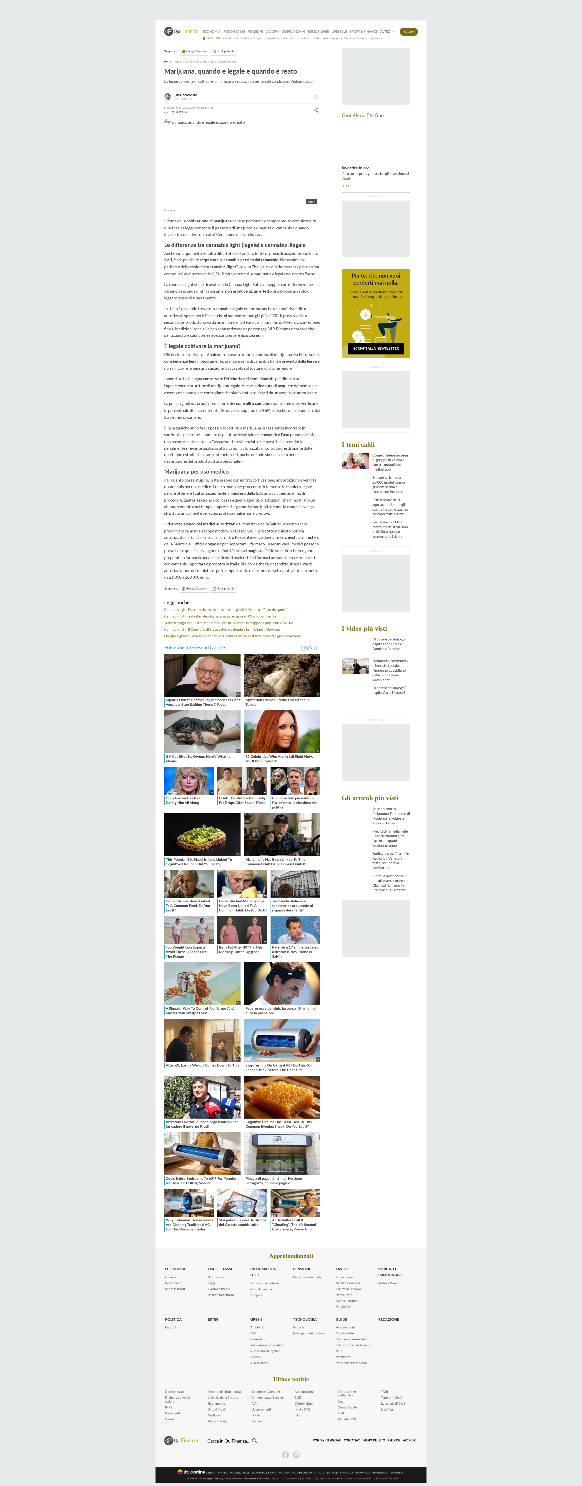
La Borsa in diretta (237, 38)
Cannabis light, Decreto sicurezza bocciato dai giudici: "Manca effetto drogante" (225, 609)
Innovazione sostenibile (266, 1345)
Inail (341, 1413)
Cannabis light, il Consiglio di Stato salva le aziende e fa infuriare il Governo (222, 629)
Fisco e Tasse (234, 31)
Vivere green (259, 1363)
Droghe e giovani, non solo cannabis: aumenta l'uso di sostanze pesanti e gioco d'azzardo (232, 636)
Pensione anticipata (307, 1277)
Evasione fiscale (219, 1289)
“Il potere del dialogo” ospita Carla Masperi (389, 690)
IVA (254, 1403)
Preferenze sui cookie (256, 1478)
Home (167, 61)
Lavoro (272, 31)
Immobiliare (318, 31)
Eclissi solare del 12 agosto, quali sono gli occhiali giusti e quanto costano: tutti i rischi (390, 506)
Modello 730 (347, 1419)
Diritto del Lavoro (348, 1289)
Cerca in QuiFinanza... (228, 1440)
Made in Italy (217, 1421)
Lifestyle (339, 31)
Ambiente (257, 1327)
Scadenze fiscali (290, 38)
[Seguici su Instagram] (296, 1454)
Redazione (388, 1319)
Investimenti (174, 1283)
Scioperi (256, 1295)
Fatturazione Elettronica (353, 1345)
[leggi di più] (316, 97)
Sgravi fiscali (217, 1409)
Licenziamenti (261, 1409)
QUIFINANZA (363, 1472)
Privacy (219, 1478)
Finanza (170, 1277)
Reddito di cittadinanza (224, 1391)
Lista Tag (387, 1409)
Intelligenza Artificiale (308, 1333)
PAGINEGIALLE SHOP (264, 1472)
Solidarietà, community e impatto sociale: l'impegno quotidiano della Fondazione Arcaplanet (390, 670)
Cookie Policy (233, 1478)
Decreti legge (174, 1391)
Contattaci (352, 1440)
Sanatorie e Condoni (265, 1391)
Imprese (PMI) (175, 1289)
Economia (212, 31)
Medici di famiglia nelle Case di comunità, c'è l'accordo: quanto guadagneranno (390, 838)
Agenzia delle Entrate (223, 1397)
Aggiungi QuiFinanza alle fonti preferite (357, 38)
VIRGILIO (222, 1472)
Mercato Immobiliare (390, 1272)
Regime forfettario (221, 1295)
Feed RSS (394, 1440)
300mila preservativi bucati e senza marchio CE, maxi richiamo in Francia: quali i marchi (390, 883)
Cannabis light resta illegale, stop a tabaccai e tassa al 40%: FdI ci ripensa (220, 616)
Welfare (214, 1415)
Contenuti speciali (327, 1440)
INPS (168, 1407)
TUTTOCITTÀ (322, 1472)
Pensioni (255, 31)
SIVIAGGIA (346, 1472)
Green (256, 1319)
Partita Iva (343, 1357)
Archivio (409, 1440)
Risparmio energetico (265, 1351)
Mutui (340, 1351)
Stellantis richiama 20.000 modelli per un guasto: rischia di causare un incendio (389, 484)
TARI (384, 1391)
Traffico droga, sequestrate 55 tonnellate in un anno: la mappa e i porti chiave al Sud (228, 622)
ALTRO (385, 31)
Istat (298, 1415)
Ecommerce (216, 1403)
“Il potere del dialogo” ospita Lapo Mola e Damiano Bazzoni (389, 644)
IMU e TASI (302, 1409)
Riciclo (255, 1357)
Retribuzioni (344, 1295)
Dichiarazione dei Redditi (353, 1339)
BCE (298, 1397)
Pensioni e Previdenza (351, 1363)
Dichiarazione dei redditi (177, 1399)
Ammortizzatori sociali (267, 1397)
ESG (253, 1333)
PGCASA (284, 1472)
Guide (341, 1319)
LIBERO (211, 1472)
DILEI (335, 1472)
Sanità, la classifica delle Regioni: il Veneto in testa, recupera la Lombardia (390, 860)
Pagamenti (172, 1413)
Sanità (178, 61)
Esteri (214, 1319)
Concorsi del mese (316, 38)
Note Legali (206, 1478)
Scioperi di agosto (264, 38)
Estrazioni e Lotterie (264, 1283)
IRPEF (255, 1415)
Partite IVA (343, 1306)
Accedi (409, 31)
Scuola (169, 1419)
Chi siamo (191, 1478)
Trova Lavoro (345, 1277)
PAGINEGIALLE (239, 1472)
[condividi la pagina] (315, 110)
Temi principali (391, 1397)
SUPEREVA (397, 1472)
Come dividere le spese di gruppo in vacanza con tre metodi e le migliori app (390, 462)
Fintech (298, 1327)
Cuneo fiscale (347, 1407)
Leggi (211, 1283)
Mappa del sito (374, 1440)
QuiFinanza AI (293, 31)
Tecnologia (305, 1319)
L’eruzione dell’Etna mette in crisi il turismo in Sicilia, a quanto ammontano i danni (390, 529)
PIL (297, 1421)
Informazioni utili (264, 1272)
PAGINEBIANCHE (301, 1472)
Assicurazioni (345, 1327)
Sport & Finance (364, 31)
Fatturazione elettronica (347, 1393)
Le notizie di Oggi (393, 1403)
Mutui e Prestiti (389, 1283)
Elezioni (170, 1327)
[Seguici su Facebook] (285, 1454)
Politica (173, 1319)
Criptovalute (345, 1333)
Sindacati (257, 1421)
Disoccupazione (347, 1301)
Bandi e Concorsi (348, 1283)
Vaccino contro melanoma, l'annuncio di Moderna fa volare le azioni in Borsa (391, 815)
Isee (340, 1401)
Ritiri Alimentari (261, 1289)
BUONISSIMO (380, 1472)
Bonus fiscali (217, 1277)
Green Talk (257, 1339)
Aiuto (274, 1478)
